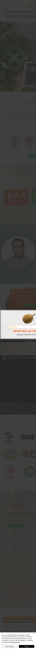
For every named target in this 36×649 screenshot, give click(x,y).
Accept (26, 646)
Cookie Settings (9, 646)
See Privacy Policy (15, 642)
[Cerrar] (33, 635)
